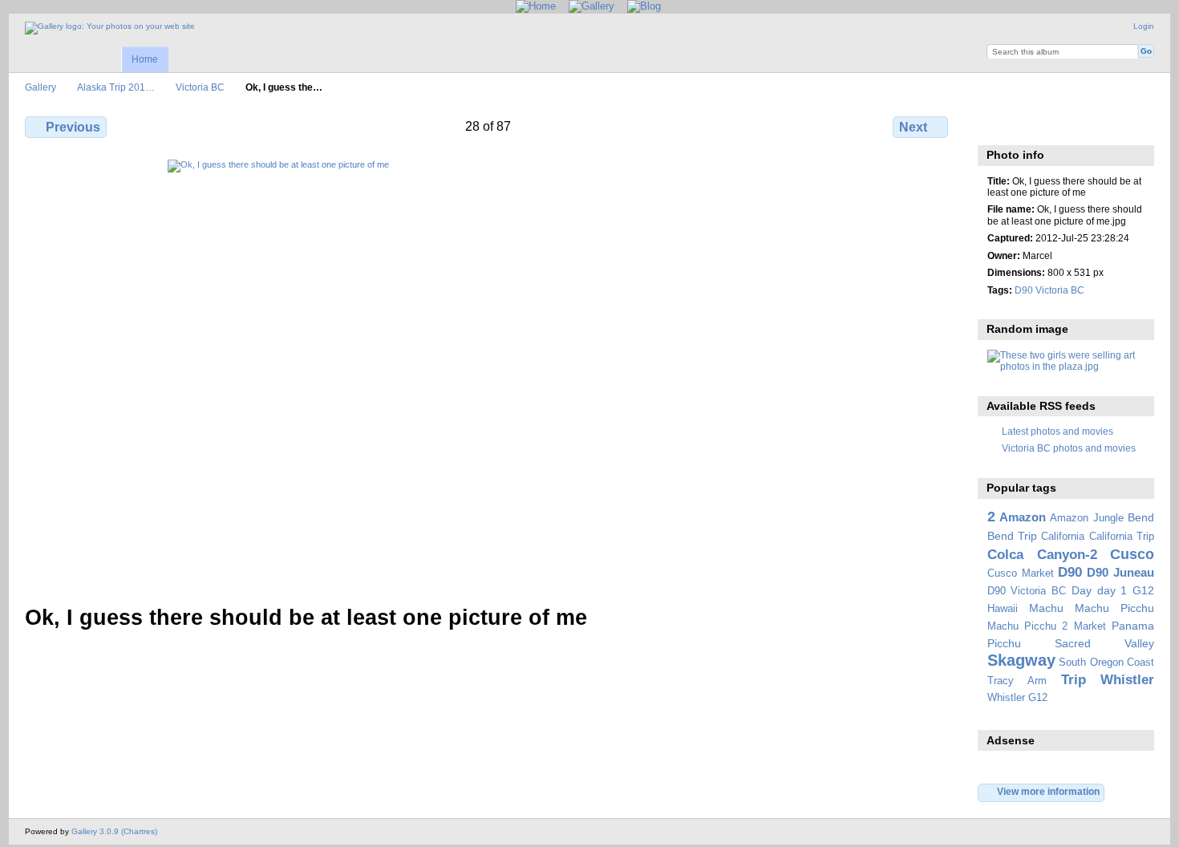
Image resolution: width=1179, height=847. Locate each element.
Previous (73, 127)
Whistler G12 (1017, 697)
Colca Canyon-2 (1042, 554)
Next (913, 127)
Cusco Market (1020, 573)
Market (1090, 626)
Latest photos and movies (1057, 431)
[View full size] (488, 373)
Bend (1141, 517)
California (1062, 536)
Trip (1073, 679)
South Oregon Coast (1106, 662)
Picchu (1004, 643)
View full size (995, 125)
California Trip (1121, 536)
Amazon (1022, 517)
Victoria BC (200, 87)
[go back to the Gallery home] (110, 28)
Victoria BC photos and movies (1069, 448)
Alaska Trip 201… (116, 87)
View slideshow (1030, 125)
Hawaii (1002, 608)
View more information (1048, 791)
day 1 (1112, 590)
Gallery (40, 87)
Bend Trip (1012, 535)
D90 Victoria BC (1049, 290)
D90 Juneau (1120, 572)
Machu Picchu (1114, 608)
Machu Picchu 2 (1027, 626)
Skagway (1021, 660)
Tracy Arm (1017, 681)
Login (1143, 26)
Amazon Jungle (1086, 518)
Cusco (1132, 553)
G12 (1143, 590)
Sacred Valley (1104, 643)
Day (1082, 590)
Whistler (1127, 679)
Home (145, 59)
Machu (1046, 608)
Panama (1133, 625)
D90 (1070, 572)
